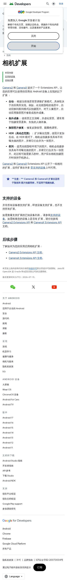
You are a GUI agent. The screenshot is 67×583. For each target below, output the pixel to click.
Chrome (6, 533)
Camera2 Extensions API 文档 (25, 252)
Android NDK (8, 480)
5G (4, 371)
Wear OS (6, 389)
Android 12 (7, 442)
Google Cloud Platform (14, 543)
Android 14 (7, 432)
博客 (4, 328)
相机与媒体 (7, 361)
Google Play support (12, 503)
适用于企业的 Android (13, 308)
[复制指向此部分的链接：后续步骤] (20, 240)
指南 (9, 55)
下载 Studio (8, 475)
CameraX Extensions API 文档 (25, 258)
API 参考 (6, 470)
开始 (33, 46)
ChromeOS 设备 (10, 394)
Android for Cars (10, 399)
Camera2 (7, 87)
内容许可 (33, 268)
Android (6, 303)
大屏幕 (5, 384)
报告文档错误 (9, 498)
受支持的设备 (38, 167)
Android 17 (7, 417)
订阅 (39, 567)
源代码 (5, 318)
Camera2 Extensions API (16, 222)
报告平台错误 (9, 493)
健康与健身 (7, 356)
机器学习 (6, 351)
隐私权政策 (7, 366)
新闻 (4, 323)
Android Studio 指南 (12, 460)
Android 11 (7, 447)
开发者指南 (7, 465)
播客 (4, 333)
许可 (19, 560)
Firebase (6, 538)
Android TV (8, 404)
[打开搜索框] (48, 4)
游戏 (4, 346)
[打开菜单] (5, 3)
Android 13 (7, 437)
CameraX (22, 87)
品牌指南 (28, 560)
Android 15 (7, 427)
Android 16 (7, 422)
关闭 (33, 36)
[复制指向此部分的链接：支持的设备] (24, 198)
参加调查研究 (9, 508)
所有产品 (6, 548)
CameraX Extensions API (48, 222)
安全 (4, 313)
